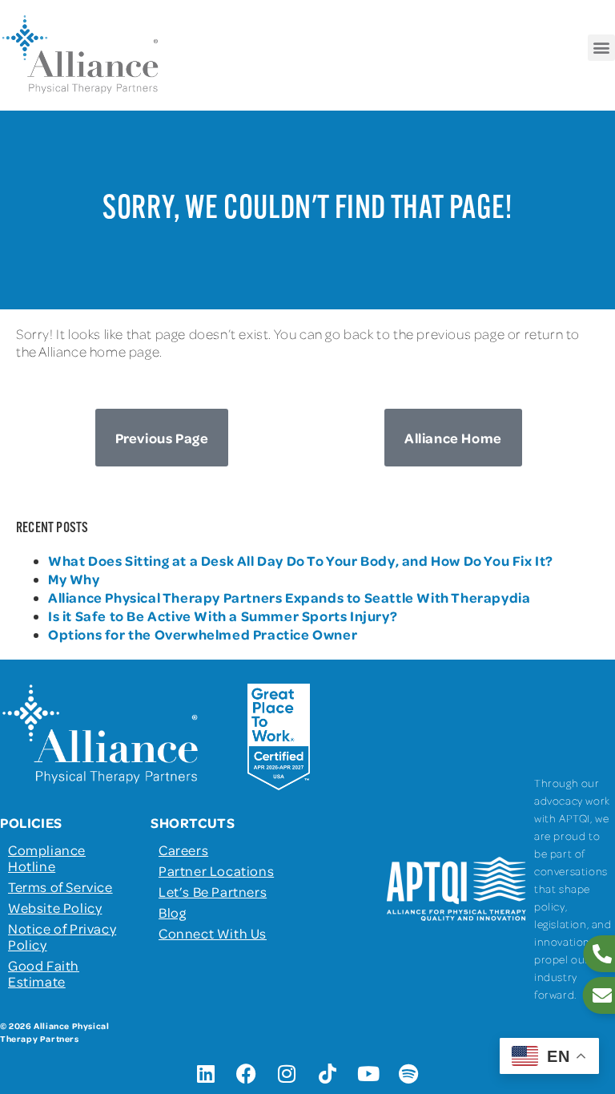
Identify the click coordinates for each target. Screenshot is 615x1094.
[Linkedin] (206, 1074)
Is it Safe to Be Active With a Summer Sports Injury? (222, 615)
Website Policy (55, 907)
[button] (601, 47)
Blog (172, 912)
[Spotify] (409, 1074)
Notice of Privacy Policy (62, 936)
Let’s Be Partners (213, 891)
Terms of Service (60, 886)
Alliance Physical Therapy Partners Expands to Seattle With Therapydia (289, 597)
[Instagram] (287, 1074)
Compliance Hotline (47, 857)
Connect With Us (213, 933)
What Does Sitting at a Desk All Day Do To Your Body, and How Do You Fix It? (300, 560)
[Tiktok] (328, 1074)
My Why (74, 578)
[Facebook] (247, 1074)
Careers (183, 849)
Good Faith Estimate (43, 973)
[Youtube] (368, 1074)
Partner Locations (216, 870)
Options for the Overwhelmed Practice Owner (202, 634)
